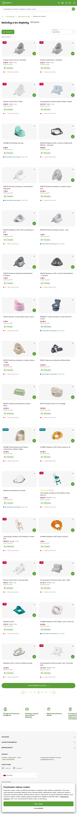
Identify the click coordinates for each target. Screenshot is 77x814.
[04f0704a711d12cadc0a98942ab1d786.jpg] (57, 610)
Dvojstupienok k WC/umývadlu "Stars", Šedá (55, 580)
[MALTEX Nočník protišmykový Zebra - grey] (57, 218)
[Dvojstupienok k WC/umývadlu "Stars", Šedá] (57, 569)
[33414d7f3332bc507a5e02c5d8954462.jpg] (57, 392)
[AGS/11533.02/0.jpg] (19, 305)
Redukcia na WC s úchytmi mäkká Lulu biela (17, 663)
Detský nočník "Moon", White (13, 101)
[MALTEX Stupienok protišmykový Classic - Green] (19, 392)
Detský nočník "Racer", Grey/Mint (51, 60)
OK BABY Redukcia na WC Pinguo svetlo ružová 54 (57, 622)
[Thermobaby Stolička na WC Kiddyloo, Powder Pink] (19, 525)
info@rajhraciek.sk (47, 759)
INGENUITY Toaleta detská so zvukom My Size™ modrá (56, 318)
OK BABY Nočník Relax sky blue (13, 143)
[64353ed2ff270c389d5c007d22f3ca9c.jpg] (57, 436)
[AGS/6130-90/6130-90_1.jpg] (57, 132)
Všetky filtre (9, 32)
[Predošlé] (23, 692)
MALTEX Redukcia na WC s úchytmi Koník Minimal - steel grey (56, 274)
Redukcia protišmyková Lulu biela (14, 490)
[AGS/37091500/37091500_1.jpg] (19, 132)
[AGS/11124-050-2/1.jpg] (57, 305)
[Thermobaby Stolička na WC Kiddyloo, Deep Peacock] (57, 479)
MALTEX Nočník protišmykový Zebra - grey (54, 230)
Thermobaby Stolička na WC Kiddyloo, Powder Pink (18, 537)
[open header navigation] (74, 3)
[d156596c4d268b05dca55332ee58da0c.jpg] (57, 349)
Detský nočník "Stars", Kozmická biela (15, 580)
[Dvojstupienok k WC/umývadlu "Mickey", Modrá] (57, 90)
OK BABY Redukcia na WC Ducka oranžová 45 (55, 447)
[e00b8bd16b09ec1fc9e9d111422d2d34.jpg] (19, 436)
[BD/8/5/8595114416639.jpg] (19, 48)
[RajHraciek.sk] (2, 16)
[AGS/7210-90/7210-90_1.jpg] (19, 262)
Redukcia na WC (8, 622)
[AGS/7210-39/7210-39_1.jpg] (19, 175)
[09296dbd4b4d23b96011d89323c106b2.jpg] (57, 525)
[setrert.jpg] (19, 479)
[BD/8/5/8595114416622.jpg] (57, 48)
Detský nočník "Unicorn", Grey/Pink (14, 60)
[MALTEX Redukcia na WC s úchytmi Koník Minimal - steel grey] (57, 262)
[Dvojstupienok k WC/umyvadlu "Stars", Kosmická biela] (57, 652)
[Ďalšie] (54, 692)
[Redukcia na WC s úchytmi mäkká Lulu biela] (19, 652)
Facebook (8, 768)
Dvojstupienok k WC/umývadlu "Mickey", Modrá (56, 101)
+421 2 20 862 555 (8, 759)
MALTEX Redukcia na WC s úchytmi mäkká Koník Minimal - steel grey (56, 144)
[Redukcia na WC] (19, 610)
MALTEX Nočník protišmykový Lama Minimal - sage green (18, 187)
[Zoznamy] (59, 3)
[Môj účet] (62, 3)
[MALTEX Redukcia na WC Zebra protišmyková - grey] (19, 218)
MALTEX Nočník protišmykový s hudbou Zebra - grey (56, 187)
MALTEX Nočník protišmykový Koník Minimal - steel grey (18, 274)
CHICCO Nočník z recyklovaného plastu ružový (18, 317)
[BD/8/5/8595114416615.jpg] (19, 90)
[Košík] (70, 3)
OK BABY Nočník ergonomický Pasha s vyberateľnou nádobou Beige (15, 448)
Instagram (19, 768)
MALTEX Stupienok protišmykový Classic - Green (17, 404)
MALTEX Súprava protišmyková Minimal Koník (55, 360)
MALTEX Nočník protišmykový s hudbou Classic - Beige (19, 361)
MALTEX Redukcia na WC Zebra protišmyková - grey (19, 231)
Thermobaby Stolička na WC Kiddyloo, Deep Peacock (55, 494)
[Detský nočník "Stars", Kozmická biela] (19, 569)
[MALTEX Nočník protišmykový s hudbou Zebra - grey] (57, 175)
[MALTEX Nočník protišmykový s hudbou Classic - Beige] (19, 349)
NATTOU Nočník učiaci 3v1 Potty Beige (52, 403)
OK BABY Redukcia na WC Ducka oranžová (54, 536)
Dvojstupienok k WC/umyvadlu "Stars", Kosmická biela (56, 664)
